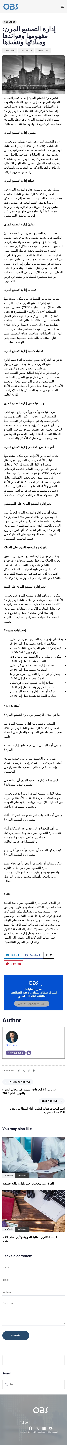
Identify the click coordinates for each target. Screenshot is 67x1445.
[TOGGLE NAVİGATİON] (54, 6)
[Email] (28, 1053)
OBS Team (10, 50)
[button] (13, 955)
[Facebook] (30, 1428)
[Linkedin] (44, 1428)
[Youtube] (51, 1428)
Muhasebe (9, 22)
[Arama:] (33, 1384)
